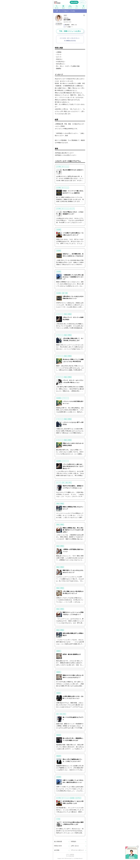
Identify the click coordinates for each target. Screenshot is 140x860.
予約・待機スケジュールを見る (70, 31)
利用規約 (73, 841)
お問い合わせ (75, 845)
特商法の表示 (58, 845)
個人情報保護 (58, 841)
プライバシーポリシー (77, 850)
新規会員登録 (74, 2)
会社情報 (56, 850)
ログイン (82, 2)
